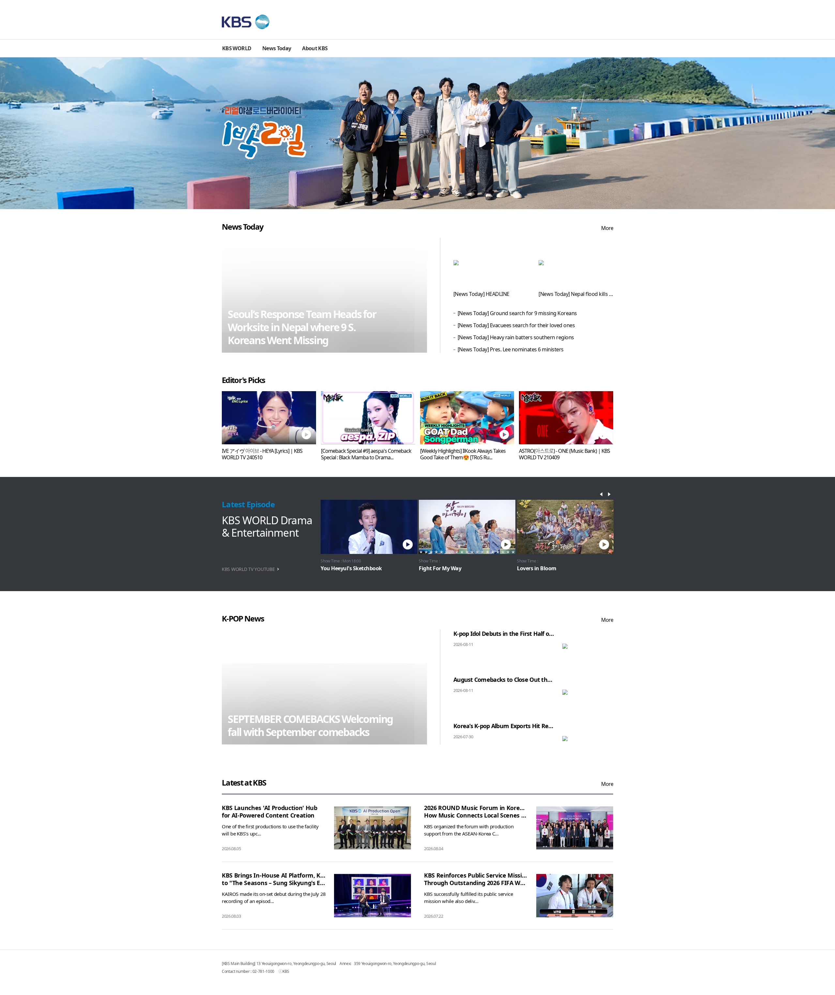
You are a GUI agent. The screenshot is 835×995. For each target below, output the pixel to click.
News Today (276, 48)
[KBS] (245, 22)
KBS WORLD (236, 48)
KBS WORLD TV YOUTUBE (248, 569)
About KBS (314, 48)
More (607, 228)
